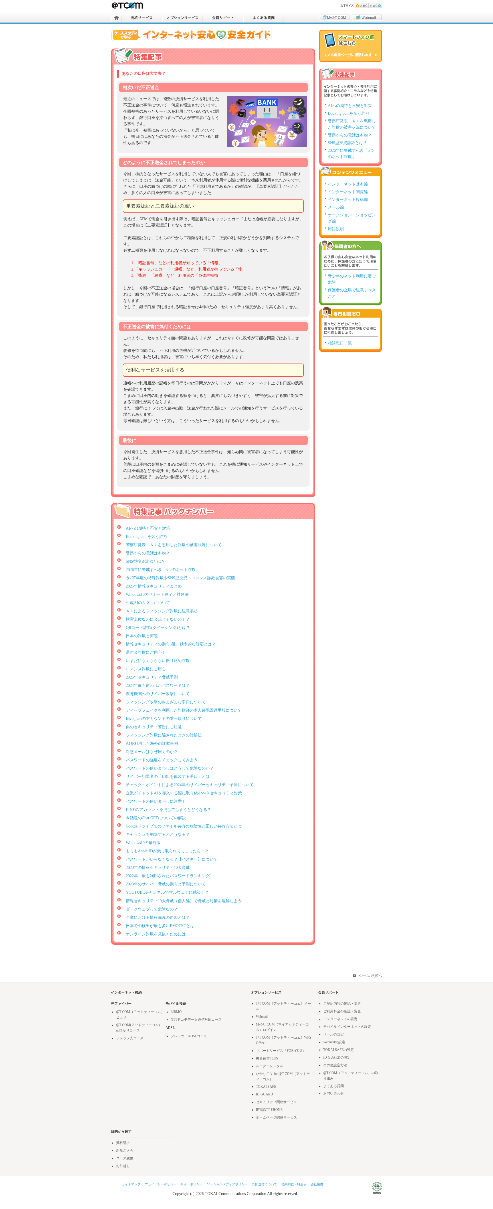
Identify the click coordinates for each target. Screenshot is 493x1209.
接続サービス (142, 18)
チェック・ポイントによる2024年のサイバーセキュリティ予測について (190, 785)
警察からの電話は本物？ (148, 553)
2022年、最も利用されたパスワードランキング (168, 876)
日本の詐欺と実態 (142, 636)
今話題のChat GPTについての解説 (156, 818)
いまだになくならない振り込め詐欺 (158, 661)
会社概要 (317, 1184)
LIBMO (176, 1012)
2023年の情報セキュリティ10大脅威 (158, 867)
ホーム (117, 18)
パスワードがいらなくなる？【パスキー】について (172, 859)
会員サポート (223, 18)
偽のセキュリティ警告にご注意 (154, 727)
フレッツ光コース (130, 1038)
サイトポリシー (192, 1184)
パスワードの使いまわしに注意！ (156, 801)
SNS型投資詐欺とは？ (145, 561)
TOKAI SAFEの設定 (338, 1050)
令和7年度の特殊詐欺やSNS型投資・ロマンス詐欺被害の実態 (180, 578)
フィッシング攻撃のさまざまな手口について (166, 702)
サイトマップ (131, 1184)
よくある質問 (264, 18)
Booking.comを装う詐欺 (146, 536)
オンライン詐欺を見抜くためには (156, 934)
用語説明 (336, 229)
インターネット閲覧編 (348, 192)
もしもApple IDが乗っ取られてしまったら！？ (167, 851)
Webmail (262, 1017)
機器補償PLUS (267, 1058)
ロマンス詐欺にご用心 (146, 669)
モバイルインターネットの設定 (347, 1027)
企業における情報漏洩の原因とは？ (158, 917)
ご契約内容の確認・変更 (342, 1004)
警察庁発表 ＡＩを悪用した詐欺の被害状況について (174, 545)
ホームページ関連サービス (276, 1117)
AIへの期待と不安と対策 (148, 528)
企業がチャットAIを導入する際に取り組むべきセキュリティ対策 (184, 793)
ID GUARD (264, 1094)
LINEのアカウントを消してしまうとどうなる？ (168, 810)
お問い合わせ (333, 1093)
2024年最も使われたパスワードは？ (158, 685)
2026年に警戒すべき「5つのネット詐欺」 (163, 570)
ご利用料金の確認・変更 (342, 1011)
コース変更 (124, 1158)
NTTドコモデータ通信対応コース (196, 1020)
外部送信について (264, 1184)
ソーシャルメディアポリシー (227, 1184)
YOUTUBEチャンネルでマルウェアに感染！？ (167, 892)
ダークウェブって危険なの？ (152, 909)
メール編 (336, 207)
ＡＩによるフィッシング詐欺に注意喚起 (162, 611)
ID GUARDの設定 (337, 1057)
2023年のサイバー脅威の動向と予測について (166, 884)
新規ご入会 (124, 1151)
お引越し (123, 1166)
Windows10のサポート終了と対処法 (157, 594)
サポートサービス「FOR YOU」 (281, 1051)
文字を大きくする (361, 5)
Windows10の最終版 (143, 843)
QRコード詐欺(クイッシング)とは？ (158, 627)
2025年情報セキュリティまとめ (154, 586)
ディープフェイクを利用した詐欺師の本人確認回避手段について (184, 710)
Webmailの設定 (334, 1042)
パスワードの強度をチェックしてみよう (162, 760)
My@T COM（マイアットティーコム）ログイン (335, 17)
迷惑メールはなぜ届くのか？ (152, 752)
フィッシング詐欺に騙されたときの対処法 (164, 735)
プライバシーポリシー (160, 1184)
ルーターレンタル (269, 1066)
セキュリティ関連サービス (276, 1102)
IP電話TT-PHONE (269, 1110)
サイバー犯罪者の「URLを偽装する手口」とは (168, 776)
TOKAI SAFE (266, 1087)
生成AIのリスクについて (148, 603)
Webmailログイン (367, 17)
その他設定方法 (335, 1065)
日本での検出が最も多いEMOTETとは (160, 926)
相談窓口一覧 (340, 343)
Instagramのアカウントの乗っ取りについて (164, 718)
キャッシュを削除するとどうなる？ (158, 834)
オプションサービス (183, 18)
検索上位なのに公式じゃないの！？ (158, 619)
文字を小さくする (375, 5)
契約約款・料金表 (293, 1184)
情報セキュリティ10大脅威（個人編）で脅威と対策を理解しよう (184, 901)
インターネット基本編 (348, 184)
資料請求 (123, 1143)
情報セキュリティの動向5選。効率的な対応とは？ (171, 644)
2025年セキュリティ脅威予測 (152, 677)
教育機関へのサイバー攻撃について (158, 694)
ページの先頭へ (370, 976)
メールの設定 (333, 1034)
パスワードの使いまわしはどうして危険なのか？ (170, 768)
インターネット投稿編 (348, 199)
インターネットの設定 (340, 1019)
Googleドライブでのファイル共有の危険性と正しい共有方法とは (183, 826)
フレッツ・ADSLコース (189, 1036)
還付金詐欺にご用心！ (146, 652)
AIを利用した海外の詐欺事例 (152, 743)
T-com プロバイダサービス (128, 5)
